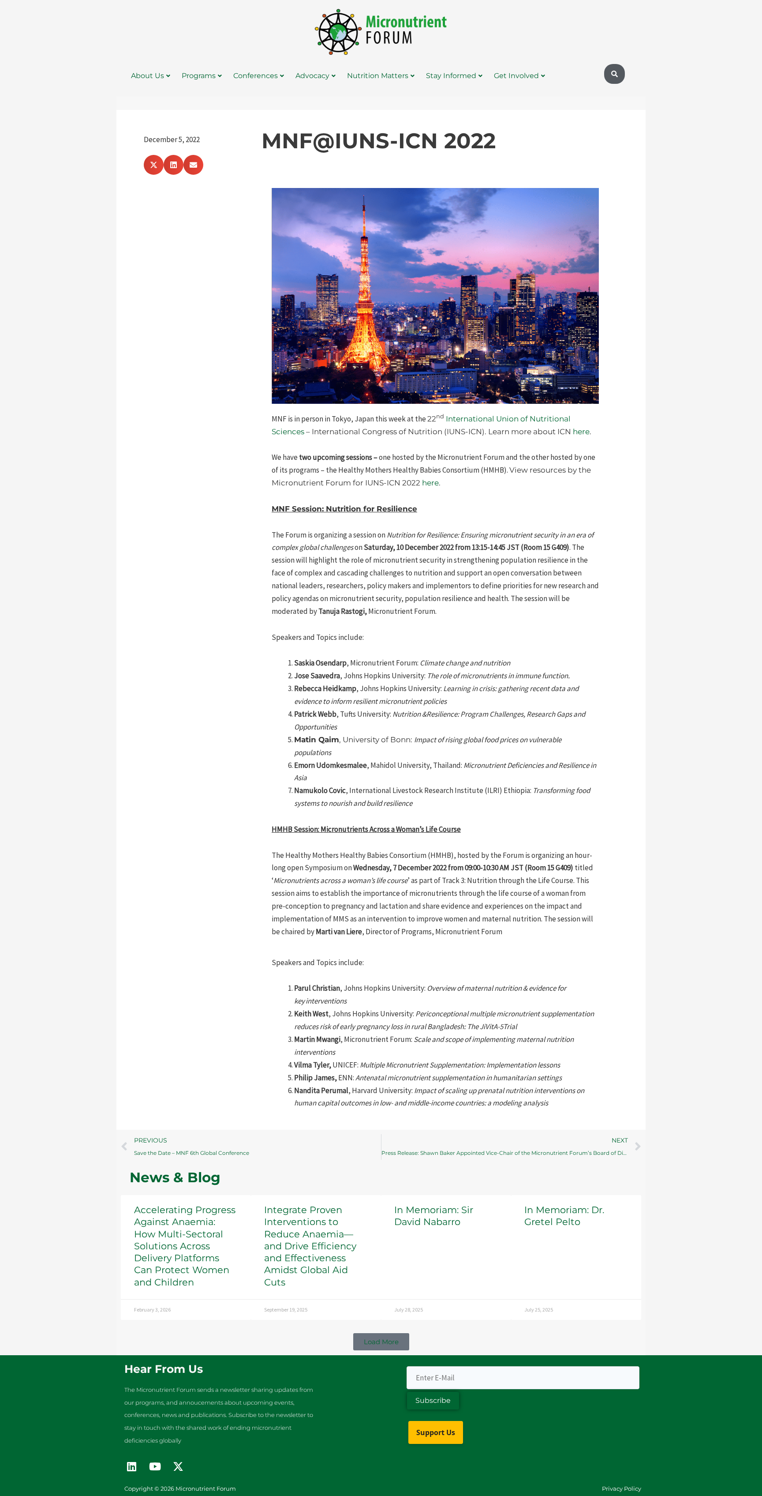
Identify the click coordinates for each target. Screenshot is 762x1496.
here (581, 431)
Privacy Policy (621, 1488)
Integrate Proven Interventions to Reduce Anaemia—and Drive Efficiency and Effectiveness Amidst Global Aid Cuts (310, 1246)
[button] (154, 165)
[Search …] (614, 74)
